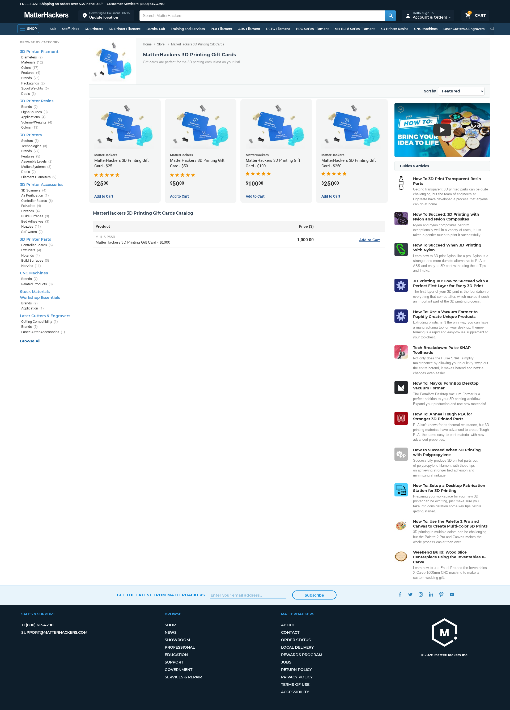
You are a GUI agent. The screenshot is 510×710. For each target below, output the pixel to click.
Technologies (34, 146)
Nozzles (31, 226)
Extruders (31, 206)
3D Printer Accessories (41, 184)
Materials (32, 62)
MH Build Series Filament (355, 29)
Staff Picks (70, 29)
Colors (30, 68)
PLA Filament (221, 29)
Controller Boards (37, 201)
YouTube (451, 594)
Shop (170, 625)
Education (176, 654)
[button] (106, 15)
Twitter (410, 594)
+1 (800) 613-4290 (150, 4)
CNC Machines (425, 29)
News (171, 632)
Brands (30, 78)
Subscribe (314, 595)
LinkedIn (431, 594)
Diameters (32, 57)
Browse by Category (40, 42)
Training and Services (188, 29)
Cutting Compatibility (39, 322)
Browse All (30, 341)
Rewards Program (301, 654)
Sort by (430, 91)
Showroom (177, 639)
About (288, 625)
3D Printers (94, 29)
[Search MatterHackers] (390, 15)
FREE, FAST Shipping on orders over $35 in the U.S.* (61, 4)
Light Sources (34, 112)
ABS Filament (249, 29)
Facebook (400, 594)
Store (161, 44)
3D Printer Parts (35, 239)
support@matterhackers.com (54, 632)
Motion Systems (36, 167)
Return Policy (296, 669)
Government (178, 669)
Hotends (30, 211)
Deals (28, 94)
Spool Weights (35, 88)
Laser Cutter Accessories (43, 332)
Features (30, 73)
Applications (33, 117)
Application (32, 308)
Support (174, 662)
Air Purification (35, 195)
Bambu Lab (155, 29)
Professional (180, 647)
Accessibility (295, 692)
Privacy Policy (297, 677)
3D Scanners (33, 190)
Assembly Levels (37, 161)
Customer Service (121, 4)
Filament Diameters (39, 177)
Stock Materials (35, 291)
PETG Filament (278, 29)
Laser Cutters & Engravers (463, 29)
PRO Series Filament (312, 29)
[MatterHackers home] (46, 15)
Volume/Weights (36, 122)
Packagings (33, 83)
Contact (290, 632)
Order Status (296, 639)
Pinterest (441, 594)
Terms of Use (295, 684)
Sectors (30, 141)
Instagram (420, 594)
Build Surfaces (35, 216)
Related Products (37, 284)
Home (147, 44)
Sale (53, 29)
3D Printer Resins (394, 29)
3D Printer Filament (125, 29)
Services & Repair (183, 677)
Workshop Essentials (40, 297)
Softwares (32, 232)
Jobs (286, 662)
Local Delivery (297, 647)
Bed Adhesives (35, 221)
